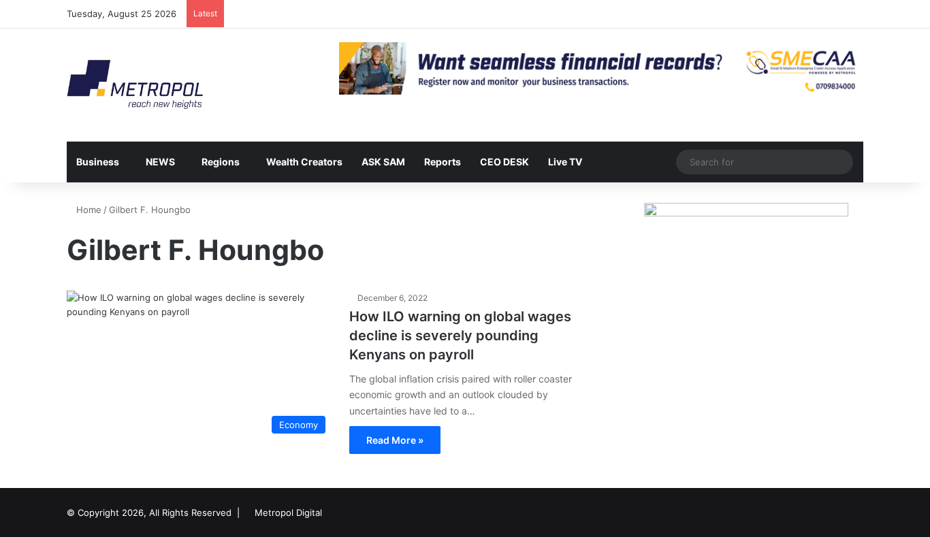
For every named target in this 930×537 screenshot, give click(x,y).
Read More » (394, 440)
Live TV (565, 161)
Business (97, 161)
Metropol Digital (288, 512)
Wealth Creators (304, 161)
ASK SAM (383, 161)
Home (87, 209)
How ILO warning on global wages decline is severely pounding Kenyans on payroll (460, 335)
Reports (442, 161)
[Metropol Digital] (135, 85)
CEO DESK (504, 161)
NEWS (160, 161)
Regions (221, 161)
